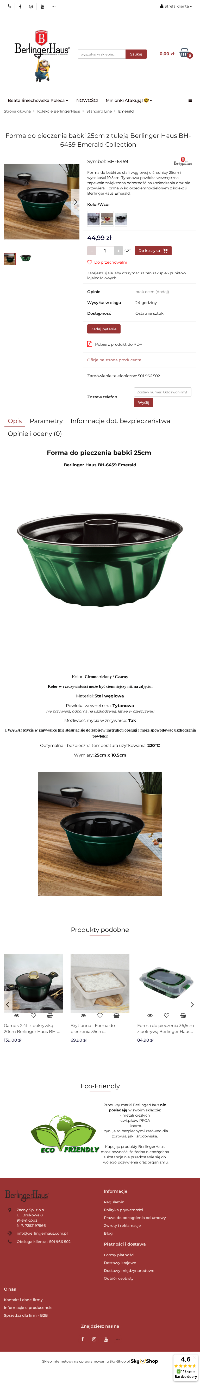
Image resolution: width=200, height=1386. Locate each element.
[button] (115, 1191)
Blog (108, 1233)
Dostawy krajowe (120, 1262)
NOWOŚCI (87, 100)
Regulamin (114, 1202)
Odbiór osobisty (119, 1278)
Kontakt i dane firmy (23, 1299)
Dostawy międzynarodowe (129, 1270)
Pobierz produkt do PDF (118, 344)
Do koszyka (150, 250)
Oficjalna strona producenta (114, 359)
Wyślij (143, 402)
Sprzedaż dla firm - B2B (26, 1315)
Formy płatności (119, 1255)
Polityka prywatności (123, 1210)
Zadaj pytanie (104, 329)
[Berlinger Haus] (183, 161)
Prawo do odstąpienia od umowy (135, 1217)
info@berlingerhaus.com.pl (42, 1233)
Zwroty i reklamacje (122, 1225)
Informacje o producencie (28, 1307)
